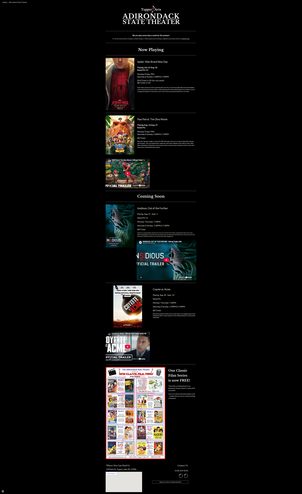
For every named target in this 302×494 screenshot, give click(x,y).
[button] (3, 491)
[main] (151, 37)
